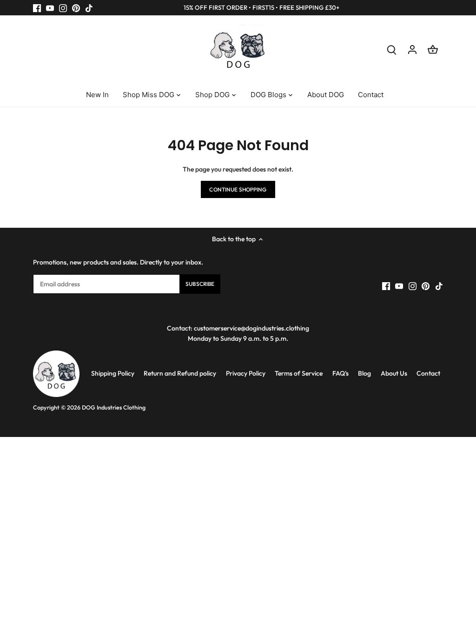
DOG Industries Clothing (113, 407)
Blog (364, 373)
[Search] (392, 49)
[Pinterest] (76, 8)
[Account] (412, 49)
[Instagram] (63, 8)
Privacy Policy (245, 373)
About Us (394, 373)
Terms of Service (299, 373)
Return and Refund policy (180, 373)
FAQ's (340, 373)
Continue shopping (237, 189)
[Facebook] (37, 8)
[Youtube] (50, 8)
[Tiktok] (89, 8)
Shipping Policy (112, 373)
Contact (428, 373)
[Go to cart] (432, 49)
